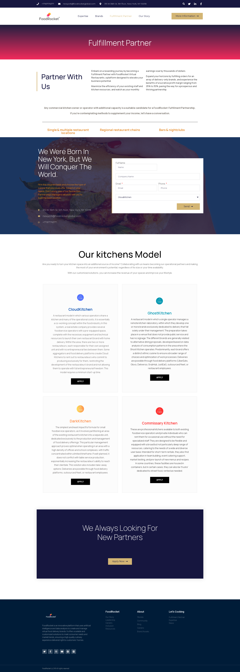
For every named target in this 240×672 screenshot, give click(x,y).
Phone (162, 184)
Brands (99, 16)
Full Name (120, 163)
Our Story (144, 16)
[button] (184, 4)
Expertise (83, 16)
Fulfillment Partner (121, 16)
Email (118, 184)
